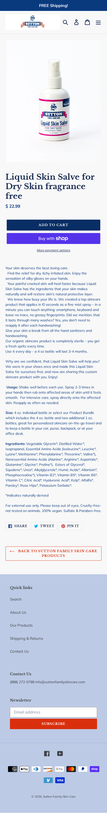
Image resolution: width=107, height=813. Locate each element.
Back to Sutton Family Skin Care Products (57, 553)
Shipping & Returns (26, 638)
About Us (18, 612)
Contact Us (19, 651)
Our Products (21, 625)
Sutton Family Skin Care (59, 796)
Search (16, 599)
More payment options (53, 250)
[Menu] (98, 22)
